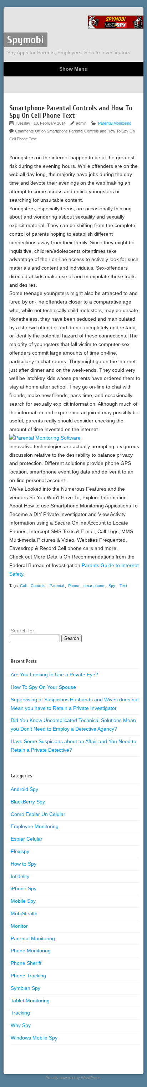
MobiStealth (24, 913)
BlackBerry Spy (28, 802)
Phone (73, 585)
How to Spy (23, 864)
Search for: (23, 630)
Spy (111, 585)
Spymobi (25, 40)
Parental (57, 585)
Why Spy (21, 1025)
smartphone (93, 585)
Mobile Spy (23, 901)
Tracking (20, 1013)
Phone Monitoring (31, 950)
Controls (38, 585)
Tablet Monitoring (30, 1000)
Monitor (19, 926)
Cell (23, 585)
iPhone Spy (23, 888)
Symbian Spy (25, 988)
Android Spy (24, 789)
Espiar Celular (26, 839)
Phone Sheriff (26, 963)
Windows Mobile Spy (34, 1038)
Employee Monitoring (35, 826)
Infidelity (20, 876)
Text (123, 585)
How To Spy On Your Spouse (43, 687)
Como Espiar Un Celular (38, 814)
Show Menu (73, 69)
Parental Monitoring (114, 123)
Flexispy (20, 851)
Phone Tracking (28, 975)
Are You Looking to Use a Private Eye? (54, 674)
